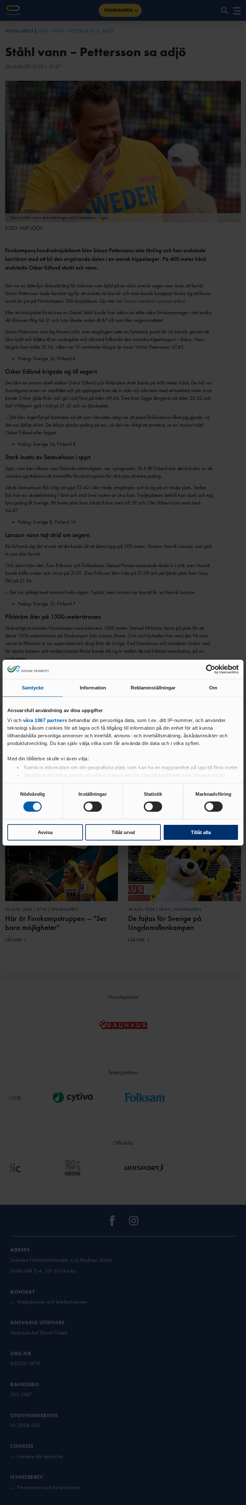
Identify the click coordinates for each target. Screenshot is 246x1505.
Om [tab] (213, 687)
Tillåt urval (123, 832)
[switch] (93, 807)
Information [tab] (93, 687)
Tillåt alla (201, 832)
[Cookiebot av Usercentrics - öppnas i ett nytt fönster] (211, 669)
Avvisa (45, 832)
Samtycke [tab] (33, 687)
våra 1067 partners (45, 720)
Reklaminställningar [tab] (153, 687)
